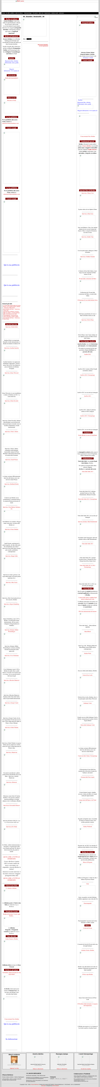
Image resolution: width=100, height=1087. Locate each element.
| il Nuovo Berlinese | (34, 1084)
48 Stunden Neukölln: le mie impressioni (43, 45)
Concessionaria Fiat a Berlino (12, 1019)
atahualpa (43, 1085)
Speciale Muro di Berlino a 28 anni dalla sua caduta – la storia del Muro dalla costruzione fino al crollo (11, 313)
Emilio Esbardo (55, 1085)
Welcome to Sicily (11, 100)
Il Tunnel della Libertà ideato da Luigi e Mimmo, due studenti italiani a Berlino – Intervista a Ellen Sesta (12, 306)
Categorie (52, 1078)
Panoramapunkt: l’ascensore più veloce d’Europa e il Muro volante (10, 316)
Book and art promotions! (11, 78)
